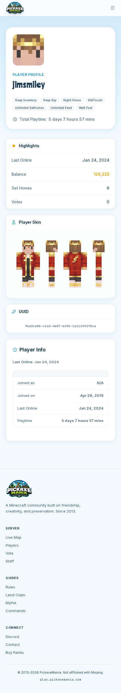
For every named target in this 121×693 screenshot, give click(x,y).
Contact (13, 644)
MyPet (11, 602)
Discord (12, 636)
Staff (10, 561)
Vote (10, 553)
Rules (10, 587)
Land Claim (15, 595)
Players (12, 545)
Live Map (13, 537)
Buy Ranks (15, 652)
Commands (16, 610)
